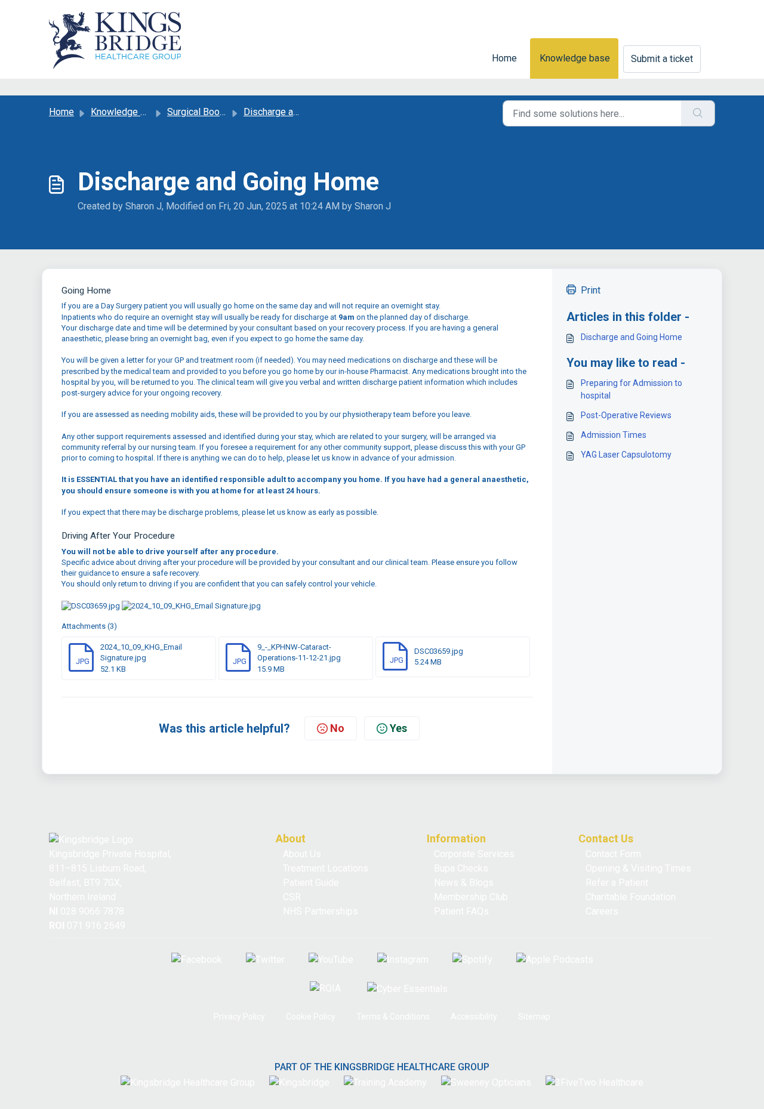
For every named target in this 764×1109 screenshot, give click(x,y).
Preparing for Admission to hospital (631, 389)
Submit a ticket (662, 58)
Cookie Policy (310, 1016)
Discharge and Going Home (631, 337)
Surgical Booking (202, 112)
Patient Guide (311, 882)
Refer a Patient (617, 882)
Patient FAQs (461, 911)
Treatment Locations (325, 868)
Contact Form (613, 854)
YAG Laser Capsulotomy (626, 454)
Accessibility (474, 1016)
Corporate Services (474, 854)
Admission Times (613, 435)
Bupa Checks (461, 868)
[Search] (698, 113)
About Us (302, 854)
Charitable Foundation (631, 897)
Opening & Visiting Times (638, 868)
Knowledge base (575, 58)
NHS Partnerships (320, 911)
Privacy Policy (239, 1016)
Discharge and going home (299, 112)
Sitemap (534, 1016)
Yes (398, 728)
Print (590, 290)
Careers (602, 911)
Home (504, 58)
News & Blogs (464, 882)
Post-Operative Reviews (626, 415)
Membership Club (471, 897)
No (337, 728)
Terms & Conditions (393, 1016)
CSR (292, 897)
